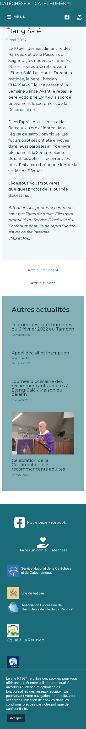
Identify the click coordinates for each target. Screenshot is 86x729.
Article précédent (43, 270)
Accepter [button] (16, 718)
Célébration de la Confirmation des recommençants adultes (38, 465)
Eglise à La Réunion (25, 640)
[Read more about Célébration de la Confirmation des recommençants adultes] (43, 433)
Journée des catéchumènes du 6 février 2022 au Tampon (43, 327)
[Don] (79, 17)
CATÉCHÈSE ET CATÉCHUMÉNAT (36, 3)
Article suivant (43, 283)
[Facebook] (67, 17)
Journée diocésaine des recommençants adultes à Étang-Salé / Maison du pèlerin (40, 388)
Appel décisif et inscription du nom (40, 355)
